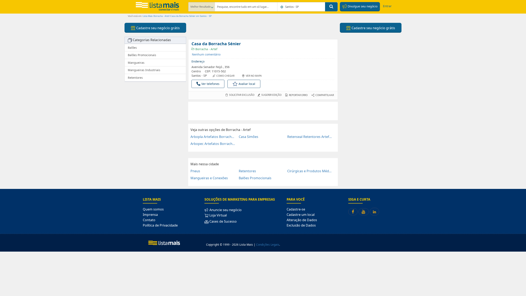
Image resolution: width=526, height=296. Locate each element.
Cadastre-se (296, 209)
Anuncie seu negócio (225, 210)
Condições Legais (267, 244)
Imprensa (150, 214)
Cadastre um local (301, 214)
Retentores (247, 171)
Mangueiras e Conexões (209, 178)
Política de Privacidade (160, 225)
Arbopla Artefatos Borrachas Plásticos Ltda (212, 136)
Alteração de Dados (302, 220)
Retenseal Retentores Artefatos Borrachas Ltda (309, 136)
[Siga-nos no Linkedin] (374, 211)
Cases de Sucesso (223, 221)
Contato (149, 220)
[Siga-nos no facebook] (353, 211)
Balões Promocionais (255, 178)
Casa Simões (248, 136)
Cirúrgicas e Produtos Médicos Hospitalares (309, 171)
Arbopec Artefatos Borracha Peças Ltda (212, 143)
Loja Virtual (218, 215)
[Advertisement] (263, 111)
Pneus (195, 171)
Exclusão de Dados (301, 225)
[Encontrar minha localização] (282, 7)
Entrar (387, 6)
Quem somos (153, 209)
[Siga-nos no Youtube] (364, 211)
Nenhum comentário (206, 54)
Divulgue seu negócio (362, 6)
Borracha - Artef (206, 49)
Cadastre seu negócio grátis (157, 28)
